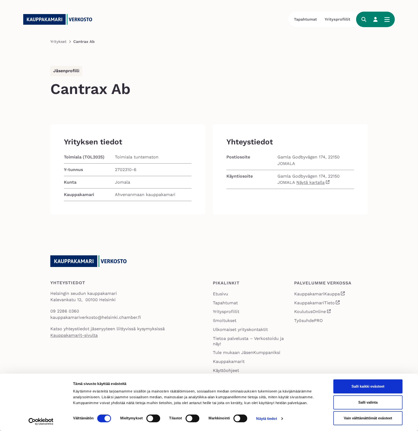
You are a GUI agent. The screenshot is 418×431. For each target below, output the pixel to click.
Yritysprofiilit (337, 19)
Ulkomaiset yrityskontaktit (240, 329)
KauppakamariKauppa (319, 294)
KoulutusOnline (312, 312)
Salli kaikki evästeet (367, 386)
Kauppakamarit (229, 361)
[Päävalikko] (387, 19)
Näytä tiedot (266, 418)
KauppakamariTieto (317, 303)
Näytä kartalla (310, 182)
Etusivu (220, 293)
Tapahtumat (305, 19)
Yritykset (58, 41)
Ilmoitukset (224, 320)
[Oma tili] (375, 19)
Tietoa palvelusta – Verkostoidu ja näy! (248, 341)
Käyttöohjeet (226, 370)
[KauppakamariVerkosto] (59, 19)
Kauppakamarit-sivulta (74, 335)
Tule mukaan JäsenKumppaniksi (246, 352)
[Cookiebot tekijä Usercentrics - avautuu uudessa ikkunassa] (41, 421)
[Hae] (364, 19)
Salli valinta (368, 402)
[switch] (153, 418)
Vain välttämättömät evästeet (368, 418)
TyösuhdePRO (308, 320)
